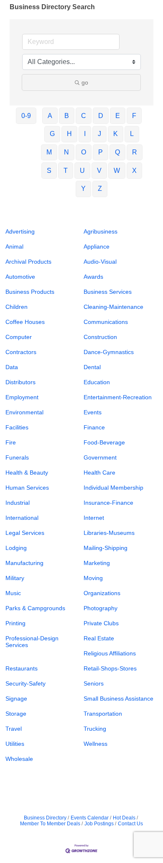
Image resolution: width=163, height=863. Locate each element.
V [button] (99, 170)
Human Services (27, 487)
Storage (15, 713)
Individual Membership (113, 487)
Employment (21, 397)
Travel (13, 728)
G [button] (52, 133)
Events (93, 412)
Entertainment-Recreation (118, 397)
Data (11, 367)
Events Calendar (90, 818)
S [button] (49, 170)
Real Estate (99, 638)
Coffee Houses (25, 321)
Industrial (17, 502)
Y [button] (83, 188)
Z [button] (100, 188)
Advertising (20, 231)
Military (14, 578)
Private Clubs (101, 623)
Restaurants (21, 668)
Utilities (14, 743)
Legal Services (24, 532)
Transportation (103, 713)
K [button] (115, 133)
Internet (94, 517)
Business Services (108, 291)
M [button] (49, 152)
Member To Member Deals (50, 824)
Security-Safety (25, 683)
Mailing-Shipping (105, 548)
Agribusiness (100, 231)
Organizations (102, 593)
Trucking (95, 728)
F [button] (134, 115)
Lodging (16, 548)
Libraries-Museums (109, 532)
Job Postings (99, 824)
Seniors (94, 683)
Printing (15, 623)
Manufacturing (24, 563)
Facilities (16, 427)
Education (97, 382)
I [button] (85, 133)
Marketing (97, 563)
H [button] (69, 133)
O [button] (83, 152)
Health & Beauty (26, 472)
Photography (100, 608)
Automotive (20, 276)
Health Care (99, 472)
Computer (18, 337)
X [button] (134, 170)
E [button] (117, 115)
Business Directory (45, 818)
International (21, 517)
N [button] (66, 152)
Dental (92, 367)
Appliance (97, 246)
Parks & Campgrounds (35, 608)
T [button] (66, 170)
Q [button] (117, 152)
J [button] (99, 133)
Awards (93, 276)
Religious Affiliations (110, 653)
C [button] (83, 115)
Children (16, 306)
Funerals (17, 457)
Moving (93, 578)
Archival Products (28, 261)
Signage (16, 698)
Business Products (29, 291)
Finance (94, 427)
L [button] (132, 133)
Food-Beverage (104, 442)
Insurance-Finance (108, 502)
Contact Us (130, 824)
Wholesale (19, 758)
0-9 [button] (26, 115)
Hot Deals (124, 818)
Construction (100, 337)
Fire (10, 442)
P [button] (100, 152)
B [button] (66, 115)
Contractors (20, 352)
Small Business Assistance (118, 698)
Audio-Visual (100, 261)
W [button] (117, 170)
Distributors (20, 382)
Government (100, 457)
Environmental (24, 412)
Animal (14, 246)
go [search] (85, 82)
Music (13, 593)
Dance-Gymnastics (109, 352)
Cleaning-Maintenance (113, 306)
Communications (106, 321)
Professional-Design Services (32, 641)
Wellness (95, 743)
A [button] (50, 115)
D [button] (100, 115)
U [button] (82, 170)
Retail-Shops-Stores (110, 668)
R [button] (134, 152)
